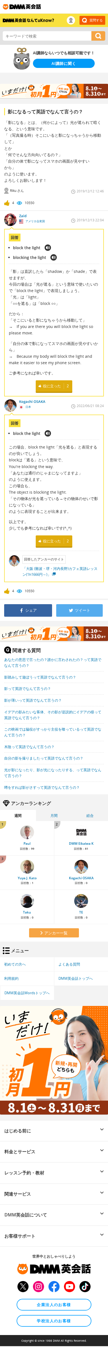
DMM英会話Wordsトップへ (27, 992)
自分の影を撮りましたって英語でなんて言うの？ (43, 758)
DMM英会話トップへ (75, 978)
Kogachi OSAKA (81, 878)
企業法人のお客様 (54, 1304)
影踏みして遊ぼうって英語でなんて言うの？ (40, 677)
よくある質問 (69, 964)
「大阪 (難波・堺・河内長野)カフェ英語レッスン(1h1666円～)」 (59, 571)
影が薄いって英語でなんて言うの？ (33, 700)
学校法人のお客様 (54, 1320)
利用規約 (11, 978)
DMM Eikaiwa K (81, 843)
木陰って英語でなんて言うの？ (29, 746)
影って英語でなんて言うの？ (27, 688)
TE (81, 912)
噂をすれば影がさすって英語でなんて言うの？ (42, 787)
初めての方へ (15, 964)
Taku (27, 912)
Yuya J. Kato (27, 878)
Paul (27, 843)
